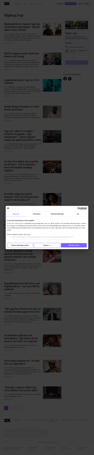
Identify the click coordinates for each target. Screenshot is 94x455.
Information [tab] (36, 214)
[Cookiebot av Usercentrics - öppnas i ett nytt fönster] (79, 208)
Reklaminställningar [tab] (57, 214)
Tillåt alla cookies (73, 245)
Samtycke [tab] (16, 214)
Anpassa (46, 245)
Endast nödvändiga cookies (20, 245)
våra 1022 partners (18, 223)
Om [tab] (78, 214)
